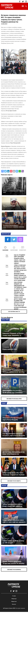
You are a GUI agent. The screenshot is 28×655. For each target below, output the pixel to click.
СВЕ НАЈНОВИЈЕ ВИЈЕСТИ (14, 311)
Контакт (14, 604)
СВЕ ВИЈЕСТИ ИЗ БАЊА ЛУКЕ (14, 398)
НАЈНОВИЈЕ (5, 250)
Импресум (14, 598)
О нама (14, 596)
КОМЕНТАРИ (22, 250)
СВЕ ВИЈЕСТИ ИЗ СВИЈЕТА (14, 481)
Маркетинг (14, 601)
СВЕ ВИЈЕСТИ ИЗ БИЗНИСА (14, 569)
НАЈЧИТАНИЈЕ (14, 250)
